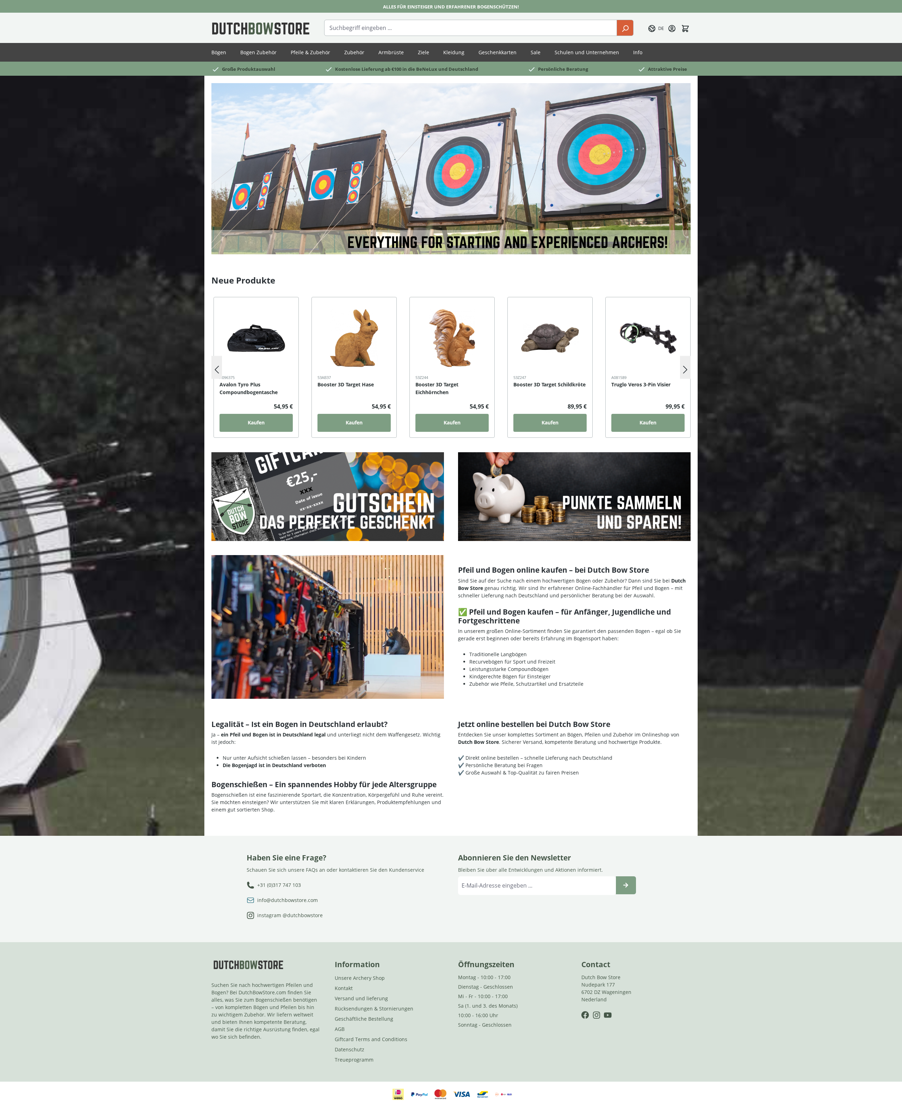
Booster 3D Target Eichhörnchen (436, 388)
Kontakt (344, 988)
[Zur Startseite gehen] (260, 27)
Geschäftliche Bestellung (364, 1018)
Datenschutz (349, 1049)
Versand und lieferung (361, 998)
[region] (451, 367)
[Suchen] (625, 28)
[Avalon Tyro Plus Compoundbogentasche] (256, 338)
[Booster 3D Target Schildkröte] (550, 338)
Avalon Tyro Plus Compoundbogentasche (249, 388)
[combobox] (470, 28)
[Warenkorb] (685, 28)
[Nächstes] (685, 367)
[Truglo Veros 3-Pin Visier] (648, 338)
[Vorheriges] (216, 367)
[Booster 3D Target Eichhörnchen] (452, 338)
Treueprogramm (354, 1059)
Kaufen (256, 422)
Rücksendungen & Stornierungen (374, 1008)
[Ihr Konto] (672, 28)
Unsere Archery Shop (360, 978)
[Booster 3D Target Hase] (354, 338)
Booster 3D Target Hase (345, 384)
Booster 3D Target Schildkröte (549, 384)
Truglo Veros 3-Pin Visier (641, 384)
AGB (340, 1029)
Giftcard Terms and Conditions (371, 1039)
